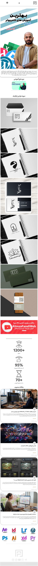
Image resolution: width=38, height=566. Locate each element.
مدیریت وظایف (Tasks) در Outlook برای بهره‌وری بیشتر (23, 412)
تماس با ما (19, 546)
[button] (19, 3)
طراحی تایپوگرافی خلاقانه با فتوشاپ (28, 446)
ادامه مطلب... (34, 418)
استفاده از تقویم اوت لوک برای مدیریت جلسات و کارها (24, 514)
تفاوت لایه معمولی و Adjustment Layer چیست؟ (25, 480)
